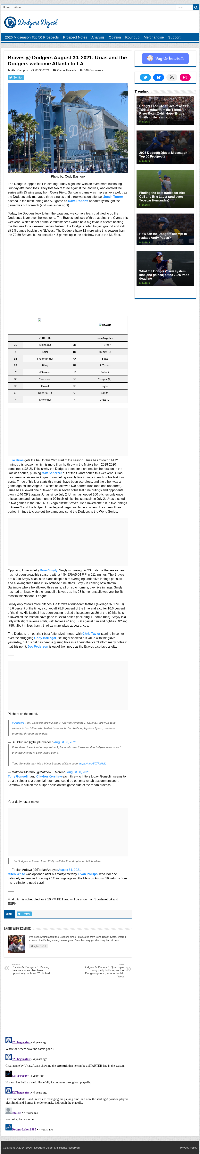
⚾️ (165, 58)
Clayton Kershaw (49, 776)
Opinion (115, 37)
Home (6, 7)
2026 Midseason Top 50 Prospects (32, 37)
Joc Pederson (38, 646)
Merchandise (154, 37)
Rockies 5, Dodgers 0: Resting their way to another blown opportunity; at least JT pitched (31, 969)
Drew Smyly (48, 570)
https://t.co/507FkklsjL (92, 763)
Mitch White (16, 874)
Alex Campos (19, 70)
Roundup (132, 37)
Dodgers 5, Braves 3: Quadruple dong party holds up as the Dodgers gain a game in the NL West (104, 970)
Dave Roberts (78, 201)
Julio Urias (16, 460)
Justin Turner (113, 196)
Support (174, 37)
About (17, 7)
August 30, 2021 (65, 742)
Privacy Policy (188, 1147)
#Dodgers (18, 722)
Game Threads (66, 70)
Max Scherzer (52, 473)
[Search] (196, 7)
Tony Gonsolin (18, 776)
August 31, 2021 (69, 869)
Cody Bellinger (45, 638)
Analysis (97, 37)
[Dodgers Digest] (31, 21)
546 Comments (93, 70)
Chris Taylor (91, 633)
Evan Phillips (88, 874)
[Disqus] (68, 1084)
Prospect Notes (75, 37)
